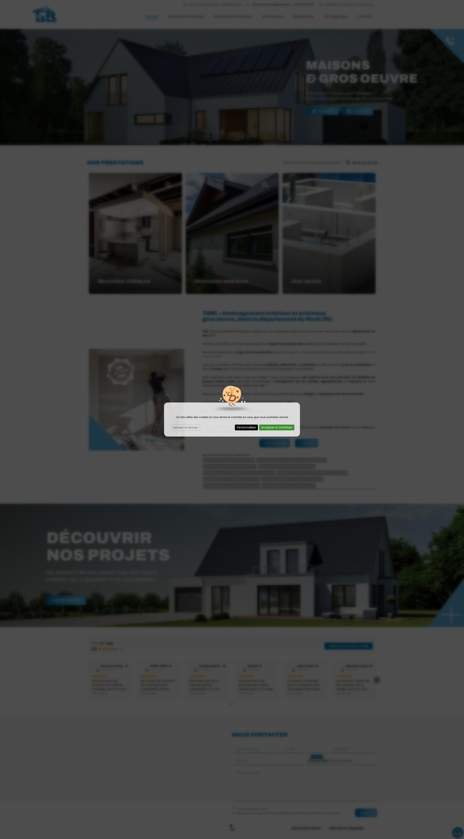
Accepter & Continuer (277, 427)
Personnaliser (246, 427)
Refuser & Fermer (185, 427)
